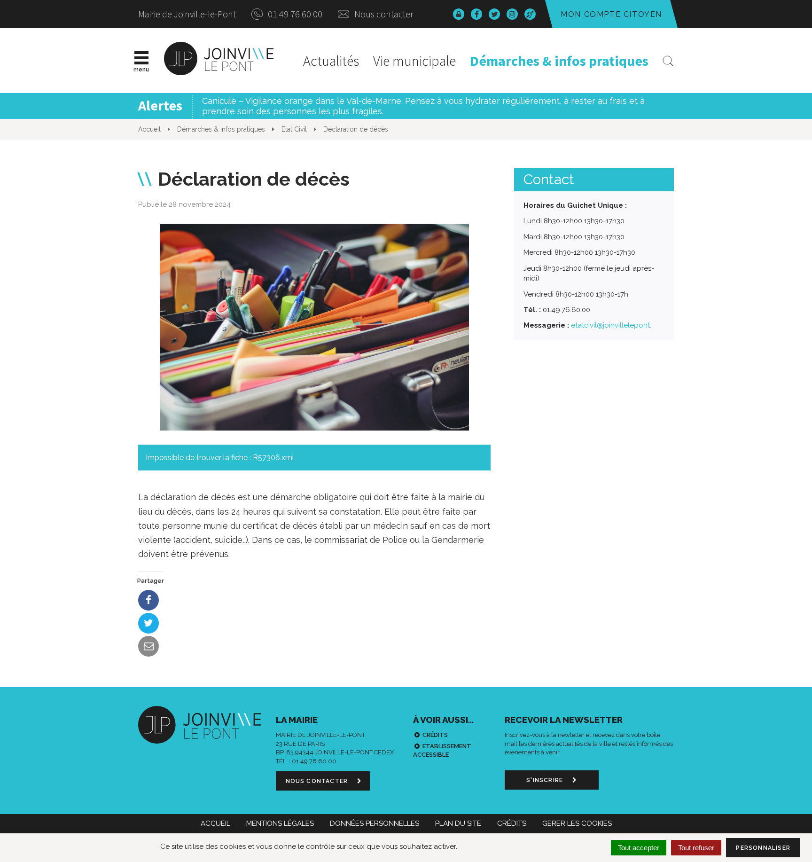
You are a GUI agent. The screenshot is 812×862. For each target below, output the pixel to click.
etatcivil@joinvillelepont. (611, 325)
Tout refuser (696, 848)
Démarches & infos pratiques (559, 61)
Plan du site (458, 823)
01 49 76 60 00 (294, 14)
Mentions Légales (280, 823)
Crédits (435, 734)
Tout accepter (638, 848)
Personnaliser (763, 848)
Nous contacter (383, 14)
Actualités (331, 61)
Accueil (215, 823)
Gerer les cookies (577, 823)
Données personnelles (374, 823)
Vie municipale (414, 61)
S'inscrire (545, 780)
